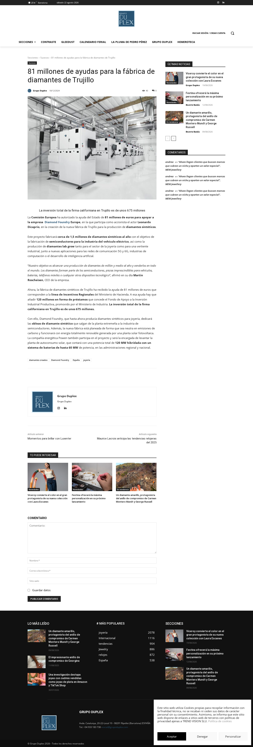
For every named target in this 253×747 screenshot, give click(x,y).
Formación (219, 627)
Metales (187, 633)
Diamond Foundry (57, 222)
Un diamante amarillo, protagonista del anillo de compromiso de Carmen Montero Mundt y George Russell (136, 498)
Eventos (221, 625)
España (76, 360)
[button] (232, 33)
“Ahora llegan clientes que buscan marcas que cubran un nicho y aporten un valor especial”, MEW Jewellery (195, 165)
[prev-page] (167, 138)
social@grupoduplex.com (115, 727)
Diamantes (206, 622)
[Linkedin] (223, 3)
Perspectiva (219, 636)
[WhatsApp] (101, 377)
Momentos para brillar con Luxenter (49, 438)
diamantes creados (38, 360)
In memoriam (188, 630)
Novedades (34, 489)
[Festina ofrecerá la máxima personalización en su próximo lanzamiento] (92, 477)
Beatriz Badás (193, 104)
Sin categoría (218, 638)
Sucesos (44, 57)
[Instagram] (218, 3)
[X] (92, 377)
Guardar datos (41, 590)
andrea (169, 162)
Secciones (33, 57)
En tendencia (123, 489)
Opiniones (203, 636)
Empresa (220, 622)
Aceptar (172, 736)
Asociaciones (188, 622)
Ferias (206, 627)
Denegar (202, 736)
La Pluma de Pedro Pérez (212, 630)
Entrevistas (206, 625)
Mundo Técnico (217, 633)
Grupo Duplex (193, 85)
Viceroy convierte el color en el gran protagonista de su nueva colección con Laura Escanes (47, 498)
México (200, 633)
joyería (86, 360)
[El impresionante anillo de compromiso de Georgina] (37, 662)
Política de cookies (220, 721)
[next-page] (173, 138)
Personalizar (233, 736)
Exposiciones (191, 627)
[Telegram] (118, 377)
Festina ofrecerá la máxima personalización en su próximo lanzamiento (89, 498)
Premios (186, 638)
